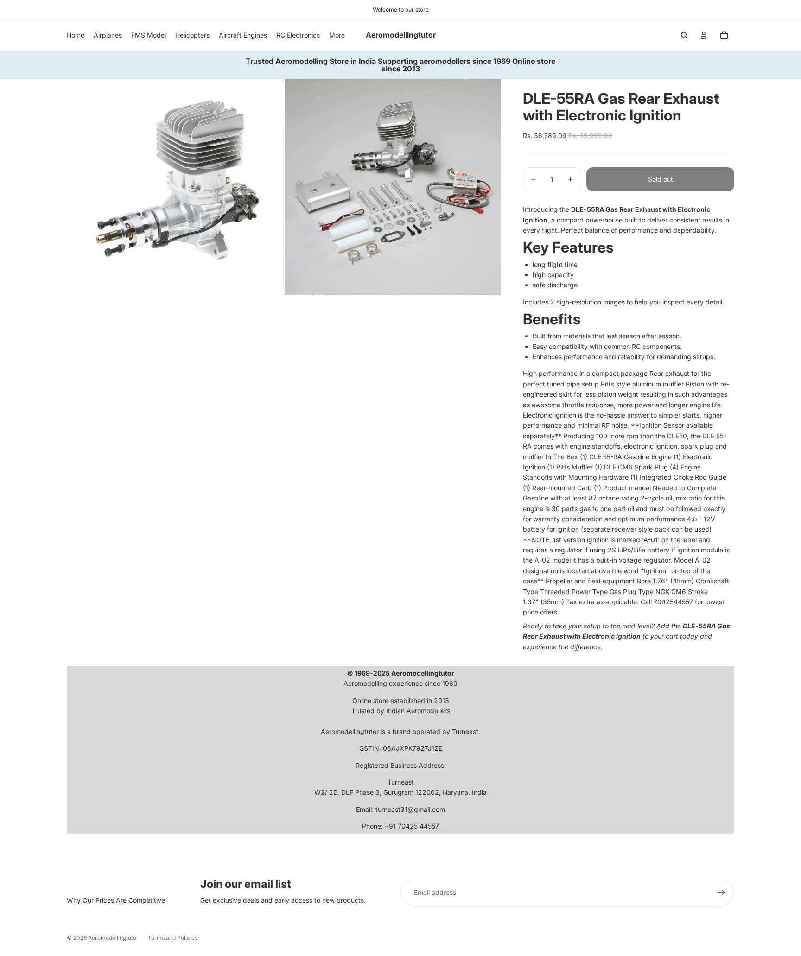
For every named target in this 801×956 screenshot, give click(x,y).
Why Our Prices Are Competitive (116, 900)
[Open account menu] (703, 35)
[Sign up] (721, 892)
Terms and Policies (172, 937)
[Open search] (684, 35)
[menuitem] (337, 35)
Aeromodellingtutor (113, 937)
